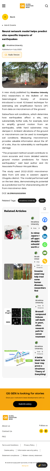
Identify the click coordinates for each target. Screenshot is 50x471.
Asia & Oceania (38, 266)
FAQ (4, 436)
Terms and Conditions (10, 445)
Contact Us (7, 431)
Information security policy (28, 450)
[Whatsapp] (44, 244)
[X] (44, 228)
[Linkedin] (44, 236)
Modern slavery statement (32, 455)
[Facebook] (44, 219)
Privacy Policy (29, 445)
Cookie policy (9, 450)
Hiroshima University (39, 92)
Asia (34, 228)
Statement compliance (10, 455)
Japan (42, 200)
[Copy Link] (44, 261)
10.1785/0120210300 (16, 193)
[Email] (44, 252)
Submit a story (25, 404)
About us (6, 426)
